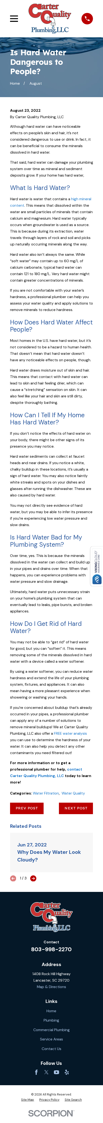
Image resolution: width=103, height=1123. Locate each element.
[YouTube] (56, 1072)
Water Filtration (46, 793)
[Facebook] (36, 1072)
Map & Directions (51, 986)
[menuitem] (27, 1100)
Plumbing (51, 1020)
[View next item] (33, 878)
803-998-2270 (51, 949)
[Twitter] (46, 1072)
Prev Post (27, 808)
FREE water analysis (70, 733)
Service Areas (51, 1039)
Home (51, 1011)
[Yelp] (66, 1072)
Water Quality (73, 793)
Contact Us (51, 1048)
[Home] (50, 18)
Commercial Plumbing (51, 1030)
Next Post (75, 808)
